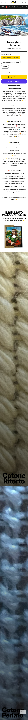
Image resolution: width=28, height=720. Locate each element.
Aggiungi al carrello (15, 77)
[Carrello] (26, 2)
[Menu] (2, 2)
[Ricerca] (5, 2)
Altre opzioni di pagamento (14, 85)
